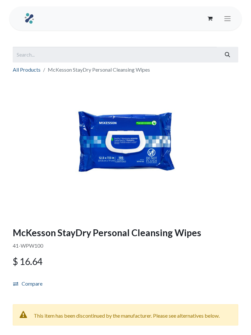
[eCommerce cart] (210, 18)
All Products (27, 69)
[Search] (227, 54)
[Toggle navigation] (227, 18)
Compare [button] (32, 283)
